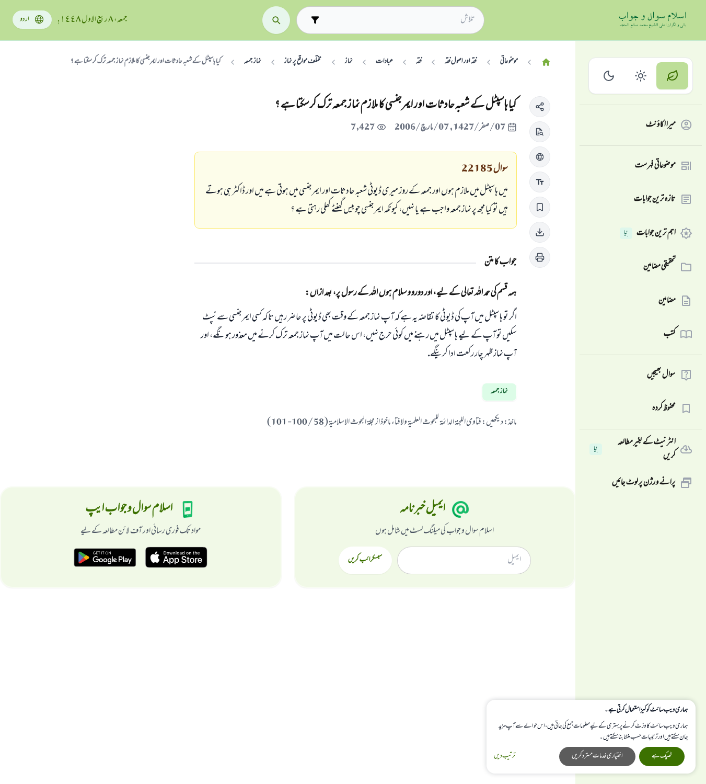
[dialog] (591, 737)
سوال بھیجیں (661, 375)
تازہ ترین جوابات (655, 199)
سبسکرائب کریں (365, 560)
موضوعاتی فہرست (655, 166)
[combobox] (399, 20)
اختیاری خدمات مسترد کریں (597, 756)
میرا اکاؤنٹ (661, 125)
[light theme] (641, 76)
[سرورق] (546, 62)
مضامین (667, 301)
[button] (539, 106)
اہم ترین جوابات (650, 233)
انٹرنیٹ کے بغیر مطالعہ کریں (635, 449)
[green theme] (672, 76)
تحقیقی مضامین (659, 267)
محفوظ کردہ (664, 408)
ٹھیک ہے (662, 756)
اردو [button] (24, 20)
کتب (670, 334)
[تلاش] (276, 20)
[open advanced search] (315, 20)
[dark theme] (609, 76)
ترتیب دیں (504, 756)
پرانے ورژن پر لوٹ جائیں (644, 483)
